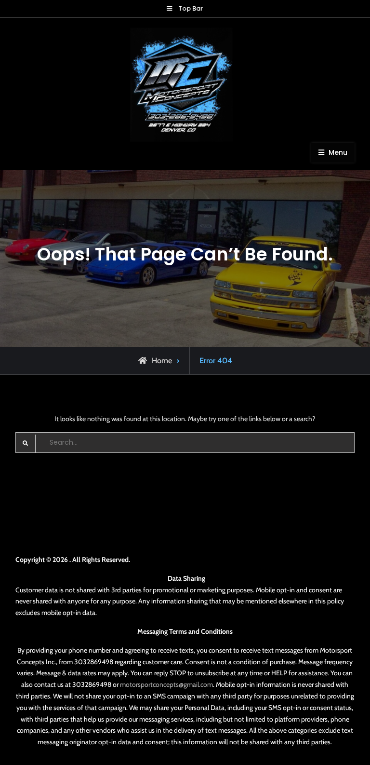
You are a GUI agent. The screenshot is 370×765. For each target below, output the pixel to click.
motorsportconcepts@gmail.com (166, 684)
